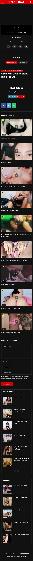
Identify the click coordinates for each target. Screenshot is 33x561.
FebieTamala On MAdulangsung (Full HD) (13, 186)
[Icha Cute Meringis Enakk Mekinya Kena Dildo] (7, 438)
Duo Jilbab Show (6, 162)
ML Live (10, 70)
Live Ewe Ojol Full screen (21, 510)
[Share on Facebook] (3, 105)
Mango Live (4, 70)
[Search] (31, 2)
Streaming (20, 70)
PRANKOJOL (23, 556)
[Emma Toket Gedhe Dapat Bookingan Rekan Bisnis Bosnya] (7, 462)
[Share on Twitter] (9, 105)
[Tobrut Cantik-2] (7, 401)
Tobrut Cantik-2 (18, 397)
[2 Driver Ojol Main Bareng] (7, 501)
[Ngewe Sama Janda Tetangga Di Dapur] (7, 413)
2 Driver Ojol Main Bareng (21, 497)
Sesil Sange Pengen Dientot (21, 534)
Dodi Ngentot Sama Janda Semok (10, 308)
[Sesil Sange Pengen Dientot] (7, 538)
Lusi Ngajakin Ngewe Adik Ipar (9, 210)
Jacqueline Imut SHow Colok (9, 138)
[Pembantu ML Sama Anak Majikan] (7, 526)
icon (16, 127)
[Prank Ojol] (16, 2)
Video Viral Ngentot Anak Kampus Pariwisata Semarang (21, 448)
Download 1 (12, 97)
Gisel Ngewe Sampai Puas (8, 284)
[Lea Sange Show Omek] (7, 489)
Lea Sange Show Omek (20, 485)
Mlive (14, 70)
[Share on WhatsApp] (14, 105)
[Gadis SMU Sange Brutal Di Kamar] (7, 425)
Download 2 (20, 97)
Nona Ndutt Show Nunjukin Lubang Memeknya (14, 260)
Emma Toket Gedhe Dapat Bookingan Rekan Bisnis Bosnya (21, 460)
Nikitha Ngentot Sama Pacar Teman (11, 332)
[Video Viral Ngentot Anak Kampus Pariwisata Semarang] (7, 450)
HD (2, 120)
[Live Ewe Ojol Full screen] (7, 514)
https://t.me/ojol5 (25, 553)
